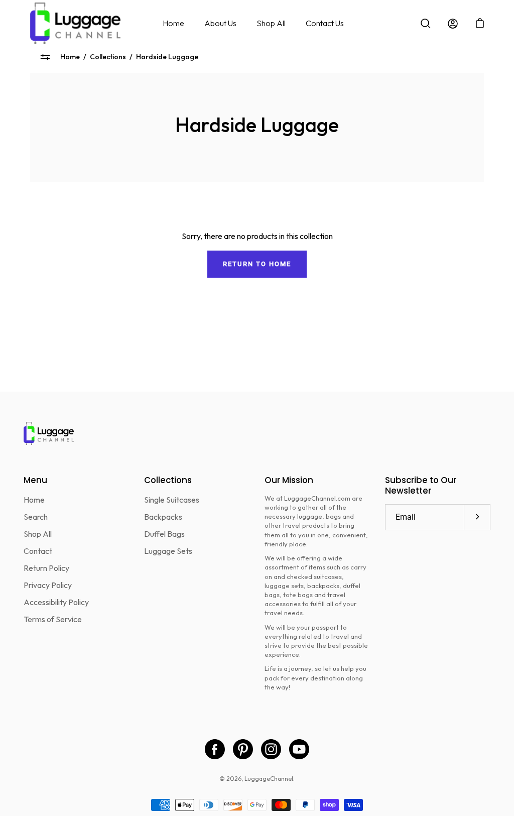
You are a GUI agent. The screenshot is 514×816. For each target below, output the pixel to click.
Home (173, 23)
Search (36, 517)
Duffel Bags (164, 534)
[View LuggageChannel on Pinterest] (243, 749)
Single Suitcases (171, 500)
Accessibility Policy (56, 602)
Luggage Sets (168, 551)
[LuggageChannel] (75, 23)
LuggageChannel (268, 778)
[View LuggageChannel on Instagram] (271, 749)
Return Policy (46, 568)
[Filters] (45, 57)
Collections (108, 56)
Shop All (271, 23)
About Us (220, 23)
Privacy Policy (48, 585)
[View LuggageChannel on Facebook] (215, 749)
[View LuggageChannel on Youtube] (299, 749)
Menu (35, 480)
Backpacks (163, 517)
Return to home (257, 264)
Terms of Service (53, 619)
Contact (38, 551)
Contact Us (325, 23)
